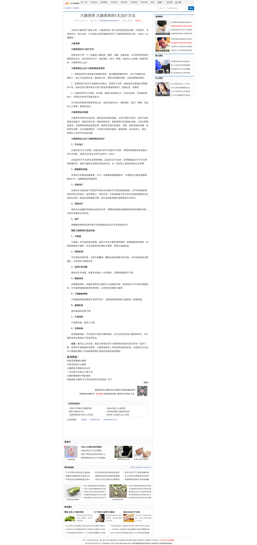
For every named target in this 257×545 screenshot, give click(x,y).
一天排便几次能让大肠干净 (80, 372)
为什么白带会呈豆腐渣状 (119, 533)
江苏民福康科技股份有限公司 (109, 21)
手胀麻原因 (71, 459)
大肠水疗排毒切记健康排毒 (80, 408)
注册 (179, 2)
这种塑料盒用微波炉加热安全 (181, 22)
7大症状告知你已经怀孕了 (75, 533)
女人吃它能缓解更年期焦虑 (180, 95)
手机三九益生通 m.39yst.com (140, 467)
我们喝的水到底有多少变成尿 (181, 43)
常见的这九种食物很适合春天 (78, 479)
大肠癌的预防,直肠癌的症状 (118, 411)
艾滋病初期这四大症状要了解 (181, 33)
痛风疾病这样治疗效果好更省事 (140, 492)
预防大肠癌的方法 (76, 411)
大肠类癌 (82, 30)
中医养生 (94, 2)
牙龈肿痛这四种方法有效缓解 (137, 479)
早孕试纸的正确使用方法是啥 (181, 39)
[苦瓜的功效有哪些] (73, 497)
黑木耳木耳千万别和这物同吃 (137, 472)
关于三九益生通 (88, 540)
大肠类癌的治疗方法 (110, 420)
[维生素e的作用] (118, 497)
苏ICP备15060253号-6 (93, 543)
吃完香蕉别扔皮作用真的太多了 (140, 495)
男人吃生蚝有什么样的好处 (180, 73)
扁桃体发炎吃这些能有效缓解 (107, 476)
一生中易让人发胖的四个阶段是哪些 (123, 529)
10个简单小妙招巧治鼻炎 (104, 512)
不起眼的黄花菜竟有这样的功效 (140, 489)
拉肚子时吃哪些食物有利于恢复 (140, 486)
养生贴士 (156, 540)
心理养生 (114, 2)
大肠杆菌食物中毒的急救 (78, 376)
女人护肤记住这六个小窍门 (180, 84)
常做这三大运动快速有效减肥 (181, 50)
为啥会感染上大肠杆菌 (115, 408)
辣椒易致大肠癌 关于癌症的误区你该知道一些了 (89, 379)
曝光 (152, 2)
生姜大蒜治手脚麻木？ (142, 459)
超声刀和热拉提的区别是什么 (93, 454)
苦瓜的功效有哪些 (72, 499)
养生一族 (84, 2)
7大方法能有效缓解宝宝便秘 (95, 533)
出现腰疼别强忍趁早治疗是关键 (95, 495)
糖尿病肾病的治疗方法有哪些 (93, 458)
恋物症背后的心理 (123, 459)
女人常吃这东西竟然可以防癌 (137, 476)
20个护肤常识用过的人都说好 (78, 472)
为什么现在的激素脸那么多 (180, 88)
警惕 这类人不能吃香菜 (74, 512)
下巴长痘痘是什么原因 (118, 526)
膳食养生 (113, 540)
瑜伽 (134, 540)
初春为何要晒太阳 (143, 529)
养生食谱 (124, 2)
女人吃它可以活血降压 (74, 526)
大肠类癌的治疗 (95, 420)
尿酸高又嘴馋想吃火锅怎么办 (78, 476)
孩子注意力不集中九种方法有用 (138, 526)
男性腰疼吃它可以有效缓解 (180, 69)
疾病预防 (76, 8)
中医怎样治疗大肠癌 (76, 364)
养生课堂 (129, 540)
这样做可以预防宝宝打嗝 (96, 529)
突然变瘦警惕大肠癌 (76, 361)
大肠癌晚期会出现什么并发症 (80, 415)
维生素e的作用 (117, 499)
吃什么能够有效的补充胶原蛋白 (95, 486)
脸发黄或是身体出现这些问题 (181, 26)
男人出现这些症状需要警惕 (180, 65)
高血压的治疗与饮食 (131, 512)
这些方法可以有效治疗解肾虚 (107, 479)
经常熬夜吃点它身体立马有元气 (95, 498)
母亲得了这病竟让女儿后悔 (117, 415)
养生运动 (106, 540)
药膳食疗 (148, 540)
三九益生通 (67, 8)
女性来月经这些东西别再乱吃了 (95, 492)
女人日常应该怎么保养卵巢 (180, 91)
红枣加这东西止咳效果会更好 (107, 472)
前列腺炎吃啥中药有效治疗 (180, 61)
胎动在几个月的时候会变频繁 (138, 533)
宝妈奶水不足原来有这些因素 (181, 47)
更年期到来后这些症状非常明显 (140, 498)
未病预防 (104, 2)
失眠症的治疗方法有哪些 (91, 450)
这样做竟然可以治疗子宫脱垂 (181, 30)
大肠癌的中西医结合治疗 (78, 368)
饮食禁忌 (134, 2)
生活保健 (121, 540)
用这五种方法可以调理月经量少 (93, 526)
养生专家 (144, 2)
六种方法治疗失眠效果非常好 (76, 529)
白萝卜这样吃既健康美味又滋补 (95, 489)
